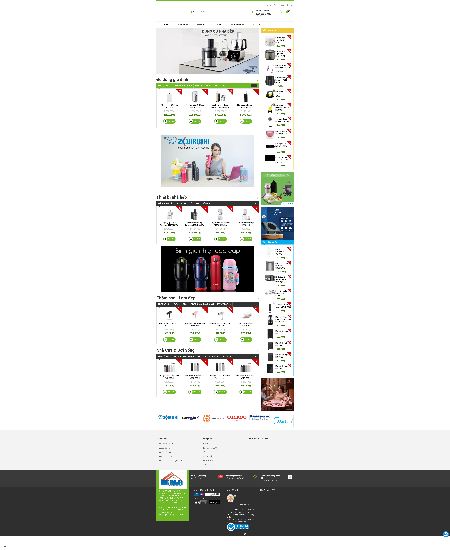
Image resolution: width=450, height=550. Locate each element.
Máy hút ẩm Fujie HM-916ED (281, 356)
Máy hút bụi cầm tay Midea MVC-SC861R (282, 66)
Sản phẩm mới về (270, 242)
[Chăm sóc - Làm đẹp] (258, 302)
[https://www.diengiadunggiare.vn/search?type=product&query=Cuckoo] (236, 418)
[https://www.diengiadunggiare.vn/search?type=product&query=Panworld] (190, 418)
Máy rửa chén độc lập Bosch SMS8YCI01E (282, 265)
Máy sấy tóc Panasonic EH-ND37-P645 (195, 328)
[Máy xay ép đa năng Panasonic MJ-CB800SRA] (194, 218)
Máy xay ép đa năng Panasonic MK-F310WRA (169, 227)
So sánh (3, 546)
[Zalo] (446, 534)
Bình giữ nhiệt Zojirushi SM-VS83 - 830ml (195, 380)
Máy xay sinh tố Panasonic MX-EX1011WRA (220, 227)
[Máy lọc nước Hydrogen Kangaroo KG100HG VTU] (220, 100)
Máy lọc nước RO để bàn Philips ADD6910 (195, 109)
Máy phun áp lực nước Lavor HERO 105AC (281, 94)
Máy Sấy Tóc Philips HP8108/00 (246, 328)
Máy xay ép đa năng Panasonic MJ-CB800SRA (194, 227)
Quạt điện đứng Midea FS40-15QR (282, 120)
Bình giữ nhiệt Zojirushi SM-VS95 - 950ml (220, 380)
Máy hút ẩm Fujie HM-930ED (281, 367)
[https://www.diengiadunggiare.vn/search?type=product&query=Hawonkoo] (213, 418)
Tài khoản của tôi (279, 5)
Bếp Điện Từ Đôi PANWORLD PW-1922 (281, 146)
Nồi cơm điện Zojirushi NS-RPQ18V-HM (280, 54)
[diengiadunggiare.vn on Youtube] (245, 534)
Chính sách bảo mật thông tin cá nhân (170, 461)
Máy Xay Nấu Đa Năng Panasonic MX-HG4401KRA (283, 319)
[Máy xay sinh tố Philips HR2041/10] (246, 218)
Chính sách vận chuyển (164, 444)
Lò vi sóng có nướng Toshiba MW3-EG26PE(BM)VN (282, 279)
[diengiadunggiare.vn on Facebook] (240, 534)
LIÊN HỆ (206, 452)
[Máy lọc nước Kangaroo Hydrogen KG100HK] (246, 100)
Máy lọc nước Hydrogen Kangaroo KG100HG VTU (220, 109)
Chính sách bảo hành (164, 452)
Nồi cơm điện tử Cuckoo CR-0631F (282, 132)
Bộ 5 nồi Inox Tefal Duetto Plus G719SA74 (282, 293)
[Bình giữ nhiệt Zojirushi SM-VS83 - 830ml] (194, 371)
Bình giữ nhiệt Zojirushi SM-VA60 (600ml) (169, 380)
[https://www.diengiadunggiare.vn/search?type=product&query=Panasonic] (259, 417)
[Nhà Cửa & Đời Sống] (258, 355)
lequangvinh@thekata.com (173, 515)
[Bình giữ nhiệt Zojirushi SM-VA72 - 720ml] (246, 371)
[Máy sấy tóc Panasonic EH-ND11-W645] (220, 319)
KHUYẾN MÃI (208, 456)
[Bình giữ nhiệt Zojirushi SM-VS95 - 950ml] (220, 371)
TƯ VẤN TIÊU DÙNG (210, 448)
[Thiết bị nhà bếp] (258, 202)
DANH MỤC (207, 465)
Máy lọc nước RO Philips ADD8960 (169, 109)
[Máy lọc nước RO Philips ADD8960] (169, 100)
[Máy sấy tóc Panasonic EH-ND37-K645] (169, 319)
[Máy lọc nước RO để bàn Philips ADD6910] (194, 100)
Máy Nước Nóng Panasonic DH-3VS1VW (281, 251)
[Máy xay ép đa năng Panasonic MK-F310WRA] (169, 218)
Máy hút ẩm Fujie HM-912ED (281, 332)
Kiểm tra (290, 5)
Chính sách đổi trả (163, 448)
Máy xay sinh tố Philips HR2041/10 (246, 227)
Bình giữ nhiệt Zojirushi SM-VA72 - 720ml (246, 380)
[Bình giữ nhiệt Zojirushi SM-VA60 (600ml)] (169, 371)
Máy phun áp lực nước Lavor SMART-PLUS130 (282, 107)
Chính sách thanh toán (164, 456)
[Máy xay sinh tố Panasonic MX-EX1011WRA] (220, 218)
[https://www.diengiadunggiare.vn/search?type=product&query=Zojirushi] (167, 417)
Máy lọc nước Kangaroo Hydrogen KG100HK (246, 109)
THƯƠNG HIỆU (208, 461)
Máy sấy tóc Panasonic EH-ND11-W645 (220, 328)
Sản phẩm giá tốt (270, 30)
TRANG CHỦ (207, 444)
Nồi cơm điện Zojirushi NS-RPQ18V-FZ (280, 40)
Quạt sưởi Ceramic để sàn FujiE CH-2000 (283, 306)
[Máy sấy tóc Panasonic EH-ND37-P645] (194, 319)
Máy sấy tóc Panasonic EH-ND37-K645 (169, 328)
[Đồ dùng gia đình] (258, 84)
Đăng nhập (267, 5)
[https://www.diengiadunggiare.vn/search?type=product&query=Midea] (283, 421)
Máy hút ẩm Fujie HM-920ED (281, 344)
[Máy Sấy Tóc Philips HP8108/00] (246, 319)
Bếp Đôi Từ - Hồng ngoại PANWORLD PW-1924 (282, 160)
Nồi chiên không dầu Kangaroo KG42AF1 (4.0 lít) (282, 80)
